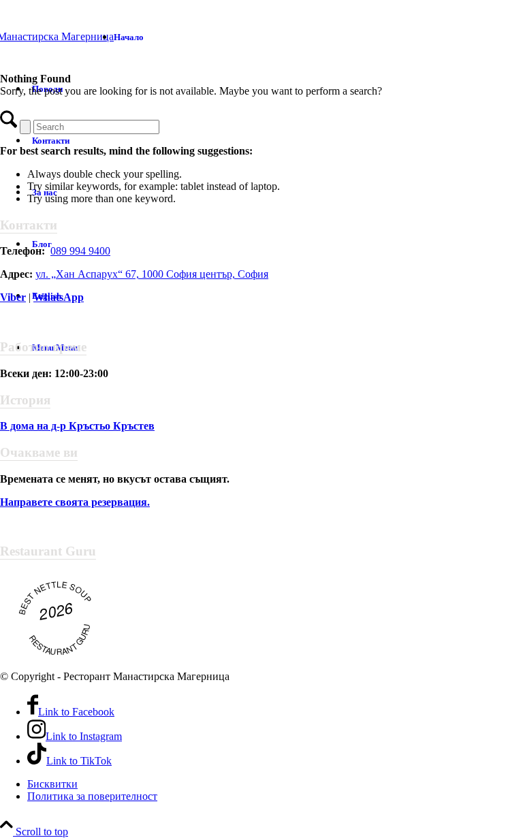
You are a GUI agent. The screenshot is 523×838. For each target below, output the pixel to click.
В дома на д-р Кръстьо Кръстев (77, 426)
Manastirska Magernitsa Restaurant (58, 624)
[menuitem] (275, 37)
